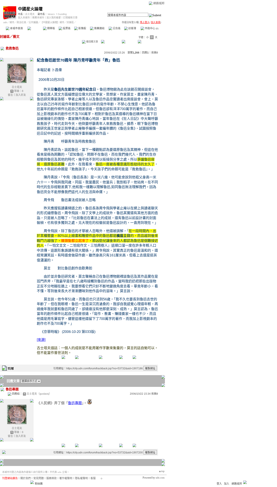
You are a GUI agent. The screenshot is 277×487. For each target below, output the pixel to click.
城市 (12, 22)
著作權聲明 (65, 478)
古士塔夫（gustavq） (39, 393)
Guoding (62, 14)
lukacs (51, 14)
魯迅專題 (75, 403)
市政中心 (151, 28)
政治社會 (21, 22)
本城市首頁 (16, 28)
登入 (219, 483)
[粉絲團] (32, 482)
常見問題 (38, 478)
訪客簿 (132, 28)
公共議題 (33, 22)
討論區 (35, 28)
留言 (10, 94)
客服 (93, 478)
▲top (161, 471)
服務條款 (51, 478)
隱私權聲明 (81, 478)
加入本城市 (24, 17)
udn (5, 22)
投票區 (66, 28)
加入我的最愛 (54, 17)
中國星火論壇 (30, 9)
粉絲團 (39, 483)
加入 (226, 483)
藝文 (16, 36)
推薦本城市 (38, 17)
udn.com (160, 477)
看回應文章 (91, 41)
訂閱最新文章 (70, 17)
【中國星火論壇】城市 (52, 22)
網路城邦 (158, 3)
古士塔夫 (30, 14)
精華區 (51, 28)
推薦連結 (99, 28)
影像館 (82, 28)
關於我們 (25, 478)
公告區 (116, 28)
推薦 (154, 52)
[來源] (41, 340)
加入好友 (21, 94)
